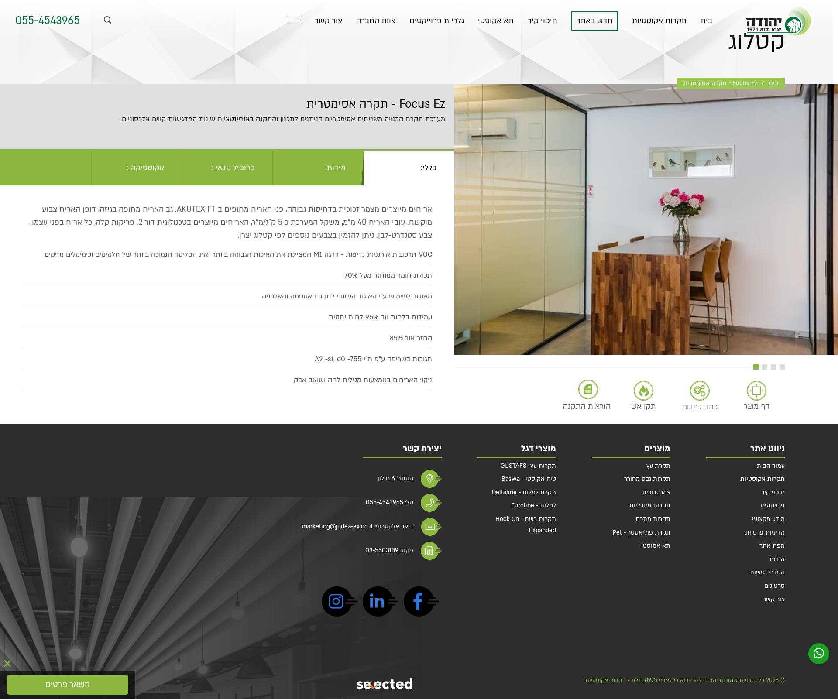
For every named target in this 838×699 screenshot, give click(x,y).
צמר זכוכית (656, 492)
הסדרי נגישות (767, 572)
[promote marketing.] (385, 683)
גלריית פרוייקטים (436, 21)
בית (706, 21)
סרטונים (774, 586)
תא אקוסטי (496, 21)
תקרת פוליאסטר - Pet (641, 532)
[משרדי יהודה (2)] (646, 219)
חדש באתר (595, 21)
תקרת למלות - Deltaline (524, 492)
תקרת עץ (658, 466)
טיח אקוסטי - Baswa (528, 479)
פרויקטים (773, 505)
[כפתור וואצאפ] (819, 653)
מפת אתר (772, 545)
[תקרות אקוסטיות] (778, 20)
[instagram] (339, 603)
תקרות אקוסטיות (659, 21)
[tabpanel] (646, 219)
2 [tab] (773, 367)
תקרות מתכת (652, 519)
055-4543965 (47, 21)
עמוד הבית (771, 466)
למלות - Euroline (533, 505)
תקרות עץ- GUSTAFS (528, 466)
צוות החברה (375, 21)
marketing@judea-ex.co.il (337, 526)
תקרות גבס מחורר (647, 479)
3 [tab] (764, 367)
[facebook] (421, 603)
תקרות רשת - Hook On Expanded (525, 525)
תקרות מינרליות (649, 505)
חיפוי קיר (542, 21)
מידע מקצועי (768, 519)
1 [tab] (782, 367)
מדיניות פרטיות (765, 532)
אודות (777, 559)
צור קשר (328, 21)
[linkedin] (380, 603)
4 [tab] (756, 367)
